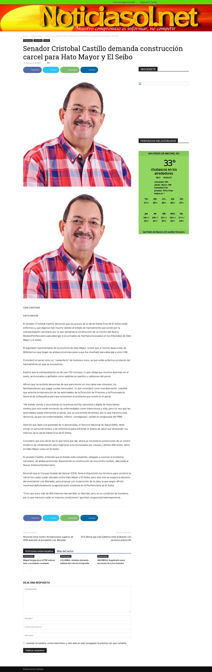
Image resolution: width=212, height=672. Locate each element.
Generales (38, 40)
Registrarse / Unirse (148, 2)
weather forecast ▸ (164, 232)
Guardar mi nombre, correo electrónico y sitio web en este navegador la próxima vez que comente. (76, 643)
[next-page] (30, 569)
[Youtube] (186, 2)
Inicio (25, 36)
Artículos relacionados (39, 551)
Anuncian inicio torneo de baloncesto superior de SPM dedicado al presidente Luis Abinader (48, 538)
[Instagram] (171, 2)
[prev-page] (25, 569)
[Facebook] (166, 2)
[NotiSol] (106, 17)
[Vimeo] (181, 2)
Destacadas (36, 36)
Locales (46, 40)
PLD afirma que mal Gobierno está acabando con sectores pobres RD (106, 538)
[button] (161, 2)
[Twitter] (176, 2)
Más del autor (65, 551)
